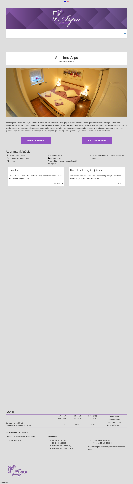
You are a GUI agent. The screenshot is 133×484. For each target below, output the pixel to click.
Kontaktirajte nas (97, 140)
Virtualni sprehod (36, 140)
